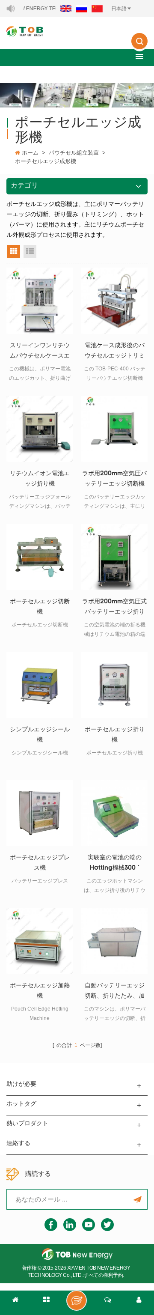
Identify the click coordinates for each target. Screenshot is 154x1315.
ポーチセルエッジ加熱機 (40, 991)
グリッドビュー (13, 251)
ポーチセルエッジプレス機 (40, 863)
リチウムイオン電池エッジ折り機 (40, 479)
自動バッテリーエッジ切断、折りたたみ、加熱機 (115, 992)
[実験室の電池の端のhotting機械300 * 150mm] (114, 813)
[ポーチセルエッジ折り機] (114, 685)
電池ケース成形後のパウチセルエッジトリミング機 (115, 352)
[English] (65, 8)
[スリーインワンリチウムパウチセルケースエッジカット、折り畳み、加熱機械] (39, 301)
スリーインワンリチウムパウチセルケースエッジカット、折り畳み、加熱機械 (40, 352)
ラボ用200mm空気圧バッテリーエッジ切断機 (114, 479)
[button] (139, 56)
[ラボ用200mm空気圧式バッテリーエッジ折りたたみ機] (114, 557)
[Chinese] (97, 8)
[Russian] (81, 8)
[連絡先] (107, 1303)
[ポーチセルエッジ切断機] (39, 557)
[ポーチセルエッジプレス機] (39, 813)
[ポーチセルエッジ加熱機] (39, 941)
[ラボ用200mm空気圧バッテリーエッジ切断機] (114, 429)
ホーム (30, 152)
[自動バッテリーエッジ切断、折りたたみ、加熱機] (114, 941)
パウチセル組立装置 (74, 152)
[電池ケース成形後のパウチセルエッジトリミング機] (114, 301)
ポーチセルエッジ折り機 (115, 735)
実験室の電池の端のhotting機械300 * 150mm (115, 864)
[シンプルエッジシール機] (39, 685)
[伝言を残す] (76, 1300)
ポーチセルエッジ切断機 (40, 607)
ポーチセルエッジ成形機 (45, 161)
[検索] (139, 47)
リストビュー (30, 251)
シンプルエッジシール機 (40, 735)
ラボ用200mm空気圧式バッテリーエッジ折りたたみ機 (114, 608)
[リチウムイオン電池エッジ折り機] (39, 429)
